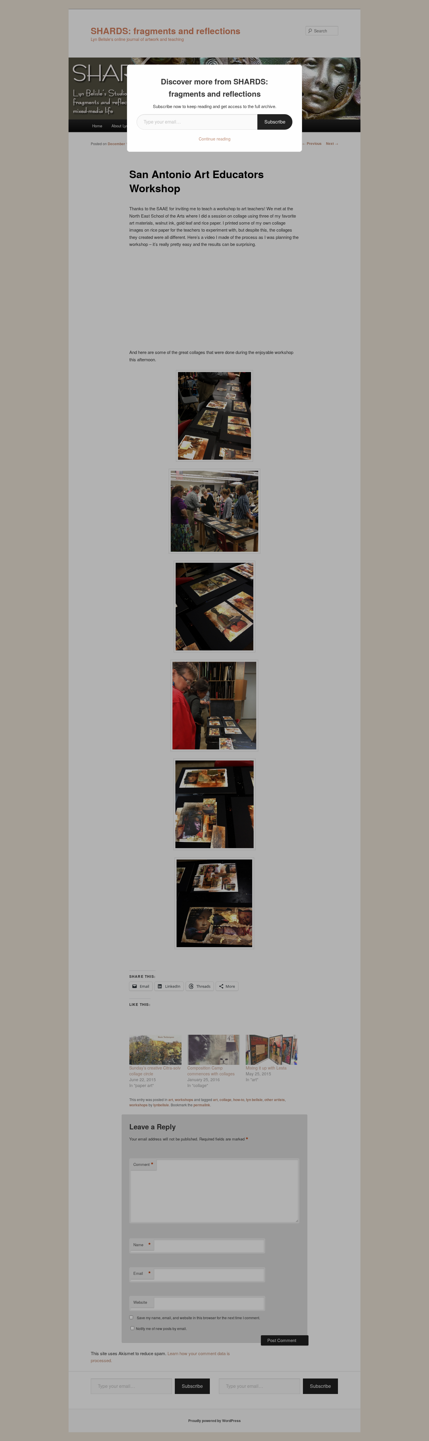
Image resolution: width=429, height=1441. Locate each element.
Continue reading (215, 139)
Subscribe (274, 121)
